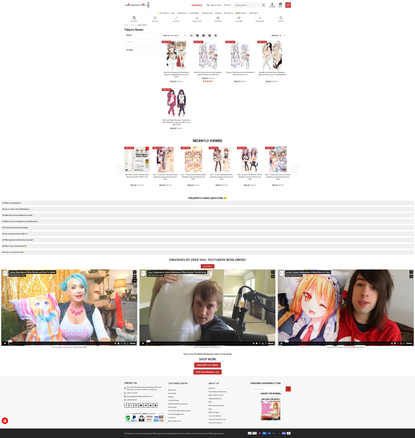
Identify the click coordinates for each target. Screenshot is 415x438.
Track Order (172, 393)
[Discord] (145, 405)
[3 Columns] (203, 35)
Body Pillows (182, 13)
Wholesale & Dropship (216, 405)
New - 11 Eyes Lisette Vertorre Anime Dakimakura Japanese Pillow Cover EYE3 (193, 177)
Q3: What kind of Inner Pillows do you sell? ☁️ (18, 215)
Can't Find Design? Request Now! (179, 411)
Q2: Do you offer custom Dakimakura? (15, 209)
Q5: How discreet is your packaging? (15, 227)
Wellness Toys (207, 13)
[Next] (295, 169)
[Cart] (288, 5)
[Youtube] (140, 405)
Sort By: (166, 35)
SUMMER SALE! (197, 5)
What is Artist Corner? (216, 395)
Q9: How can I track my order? (13, 252)
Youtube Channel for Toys (217, 419)
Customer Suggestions (176, 414)
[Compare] (139, 174)
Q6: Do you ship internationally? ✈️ (14, 234)
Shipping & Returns (215, 398)
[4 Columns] (209, 35)
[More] (168, 13)
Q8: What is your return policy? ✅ (14, 246)
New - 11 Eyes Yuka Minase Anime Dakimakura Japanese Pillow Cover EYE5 (221, 177)
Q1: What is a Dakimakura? (11, 203)
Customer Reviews (215, 416)
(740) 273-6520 (132, 393)
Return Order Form (174, 421)
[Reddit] (150, 405)
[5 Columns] (215, 35)
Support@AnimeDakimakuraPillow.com (140, 396)
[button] (134, 19)
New (173, 13)
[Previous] (120, 169)
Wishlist (171, 397)
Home (126, 25)
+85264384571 (132, 400)
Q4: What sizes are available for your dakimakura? (20, 221)
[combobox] (250, 5)
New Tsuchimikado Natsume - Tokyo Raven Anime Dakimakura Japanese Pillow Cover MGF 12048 (176, 122)
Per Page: (275, 35)
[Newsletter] (288, 389)
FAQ (210, 402)
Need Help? (253, 13)
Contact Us (172, 417)
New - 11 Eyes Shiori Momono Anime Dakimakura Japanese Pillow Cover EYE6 (250, 177)
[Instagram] (136, 405)
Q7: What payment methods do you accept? (17, 240)
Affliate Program (214, 412)
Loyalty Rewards (173, 400)
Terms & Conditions (215, 423)
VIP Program (172, 407)
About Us (212, 388)
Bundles (218, 13)
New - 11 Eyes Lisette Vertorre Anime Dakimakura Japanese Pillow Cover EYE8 (278, 177)
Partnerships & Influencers (218, 392)
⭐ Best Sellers (163, 13)
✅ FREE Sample (240, 13)
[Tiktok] (155, 405)
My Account (172, 390)
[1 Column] (191, 35)
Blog (210, 409)
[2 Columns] (197, 35)
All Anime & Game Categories (178, 404)
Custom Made (194, 13)
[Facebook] (126, 405)
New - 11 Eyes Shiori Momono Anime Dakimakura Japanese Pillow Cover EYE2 (165, 177)
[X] (131, 405)
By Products (228, 13)
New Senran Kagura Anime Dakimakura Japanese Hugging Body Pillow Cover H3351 (176, 74)
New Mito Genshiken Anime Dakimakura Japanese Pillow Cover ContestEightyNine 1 (272, 74)
